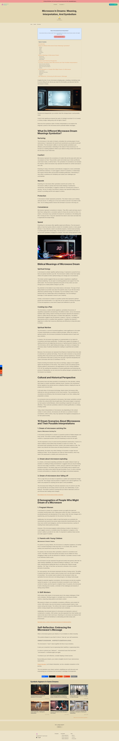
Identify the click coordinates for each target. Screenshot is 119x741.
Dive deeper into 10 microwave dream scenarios (50, 494)
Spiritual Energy (41, 56)
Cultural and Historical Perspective (47, 60)
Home (31, 24)
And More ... (41, 67)
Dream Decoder (42, 664)
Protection (40, 51)
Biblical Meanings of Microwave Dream (48, 55)
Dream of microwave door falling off (44, 66)
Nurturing (40, 47)
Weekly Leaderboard (65, 738)
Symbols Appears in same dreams (44, 682)
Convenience (41, 52)
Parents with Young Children (43, 72)
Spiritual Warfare (41, 59)
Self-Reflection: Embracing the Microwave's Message (52, 76)
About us (73, 735)
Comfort (40, 48)
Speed (40, 53)
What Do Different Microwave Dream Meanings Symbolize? (54, 45)
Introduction (41, 44)
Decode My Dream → (73, 1)
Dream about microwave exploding (44, 65)
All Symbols (55, 4)
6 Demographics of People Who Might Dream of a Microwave (54, 69)
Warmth (40, 49)
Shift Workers (41, 73)
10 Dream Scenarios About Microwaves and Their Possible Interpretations (57, 62)
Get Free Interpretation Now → (59, 36)
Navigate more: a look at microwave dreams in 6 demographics (54, 622)
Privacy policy (74, 738)
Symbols (35, 24)
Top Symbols (61, 4)
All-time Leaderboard (65, 735)
